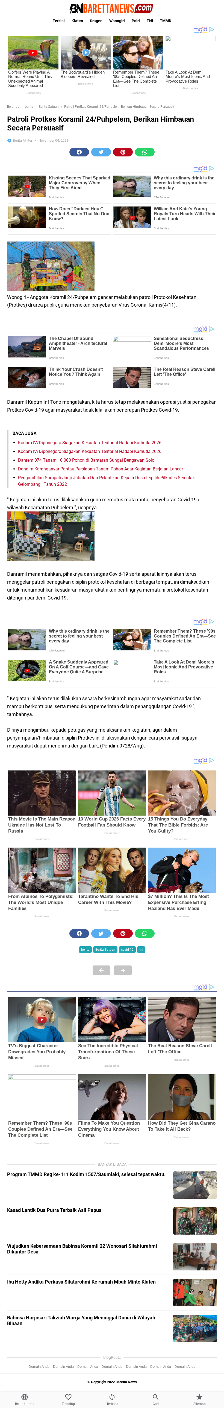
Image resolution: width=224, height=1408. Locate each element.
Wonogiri (117, 21)
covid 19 (127, 950)
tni (141, 950)
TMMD (165, 21)
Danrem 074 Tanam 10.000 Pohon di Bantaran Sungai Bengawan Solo (86, 460)
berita (85, 950)
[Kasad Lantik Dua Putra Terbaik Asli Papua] (195, 1221)
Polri (136, 21)
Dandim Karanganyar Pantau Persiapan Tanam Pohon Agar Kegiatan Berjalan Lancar (100, 469)
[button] (79, 152)
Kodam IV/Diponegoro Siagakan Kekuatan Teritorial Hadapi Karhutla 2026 (89, 442)
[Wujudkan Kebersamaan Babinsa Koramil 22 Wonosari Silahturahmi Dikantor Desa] (195, 1256)
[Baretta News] (112, 8)
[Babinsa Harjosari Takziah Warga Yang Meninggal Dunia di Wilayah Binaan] (195, 1328)
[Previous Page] (101, 970)
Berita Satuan (105, 950)
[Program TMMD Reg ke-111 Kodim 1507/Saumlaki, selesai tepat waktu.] (195, 1185)
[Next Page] (123, 970)
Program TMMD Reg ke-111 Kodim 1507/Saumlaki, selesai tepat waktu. (86, 1174)
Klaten (77, 21)
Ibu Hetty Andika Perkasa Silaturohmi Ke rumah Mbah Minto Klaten (81, 1282)
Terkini (59, 21)
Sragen (96, 21)
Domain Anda (39, 1367)
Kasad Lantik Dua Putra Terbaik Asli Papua (54, 1210)
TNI (150, 21)
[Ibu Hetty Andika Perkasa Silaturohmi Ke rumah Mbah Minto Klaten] (195, 1292)
